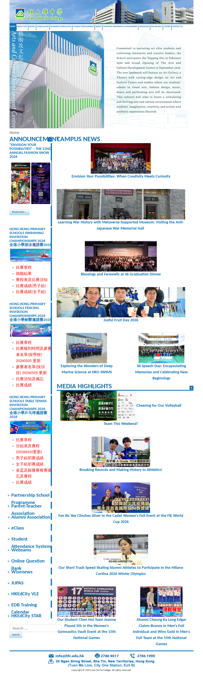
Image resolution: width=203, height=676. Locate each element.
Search (16, 634)
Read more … (19, 212)
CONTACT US (177, 27)
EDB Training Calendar (24, 605)
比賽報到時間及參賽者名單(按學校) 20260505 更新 (34, 355)
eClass (17, 528)
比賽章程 (24, 343)
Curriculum (43, 27)
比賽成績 (24, 385)
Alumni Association (30, 517)
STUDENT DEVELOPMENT (83, 27)
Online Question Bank (28, 561)
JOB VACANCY (156, 27)
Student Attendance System (31, 539)
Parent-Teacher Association (26, 506)
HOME (12, 27)
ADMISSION (144, 27)
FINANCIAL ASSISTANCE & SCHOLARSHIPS (120, 27)
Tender (167, 27)
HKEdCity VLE (25, 594)
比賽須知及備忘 (30, 379)
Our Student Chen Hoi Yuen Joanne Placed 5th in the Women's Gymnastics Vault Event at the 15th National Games (86, 629)
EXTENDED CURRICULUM (60, 27)
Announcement (35, 139)
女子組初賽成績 (30, 464)
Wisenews (22, 572)
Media (98, 27)
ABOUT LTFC (22, 27)
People (32, 27)
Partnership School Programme (30, 495)
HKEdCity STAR (26, 616)
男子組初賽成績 (30, 458)
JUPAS (17, 583)
